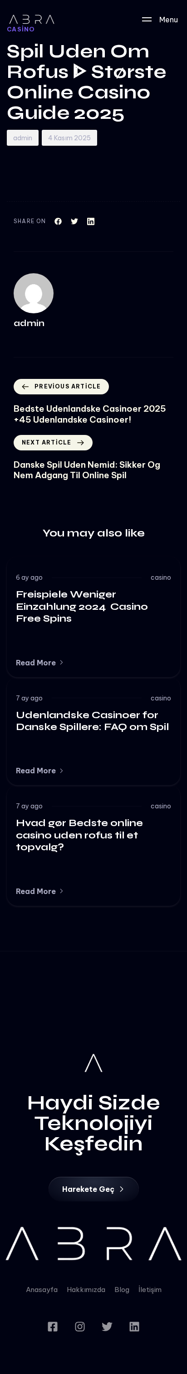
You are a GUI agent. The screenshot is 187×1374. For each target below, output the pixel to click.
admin (22, 138)
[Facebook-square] (53, 1327)
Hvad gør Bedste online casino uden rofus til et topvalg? (79, 835)
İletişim (150, 1289)
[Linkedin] (134, 1327)
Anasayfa (42, 1289)
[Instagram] (80, 1327)
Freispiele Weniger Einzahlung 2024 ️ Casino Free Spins (82, 606)
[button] (40, 662)
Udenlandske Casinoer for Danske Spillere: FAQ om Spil (92, 721)
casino (161, 577)
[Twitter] (107, 1327)
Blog (121, 1289)
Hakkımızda (86, 1289)
